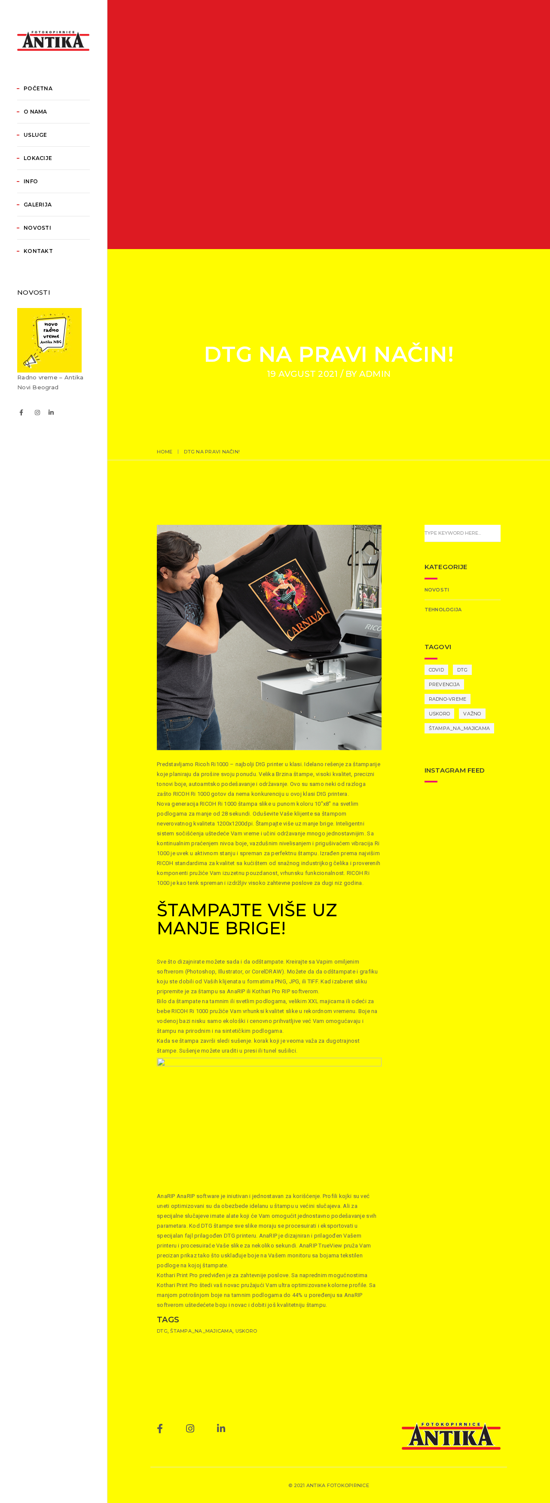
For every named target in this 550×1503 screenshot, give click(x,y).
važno (472, 714)
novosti (437, 590)
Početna (38, 88)
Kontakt (38, 251)
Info (31, 181)
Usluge (35, 135)
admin (375, 374)
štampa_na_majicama (201, 1331)
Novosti (37, 228)
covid (436, 670)
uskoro (246, 1331)
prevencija (444, 684)
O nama (35, 111)
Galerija (38, 204)
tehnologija (443, 610)
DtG (162, 1331)
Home (164, 452)
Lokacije (38, 158)
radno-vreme (448, 699)
